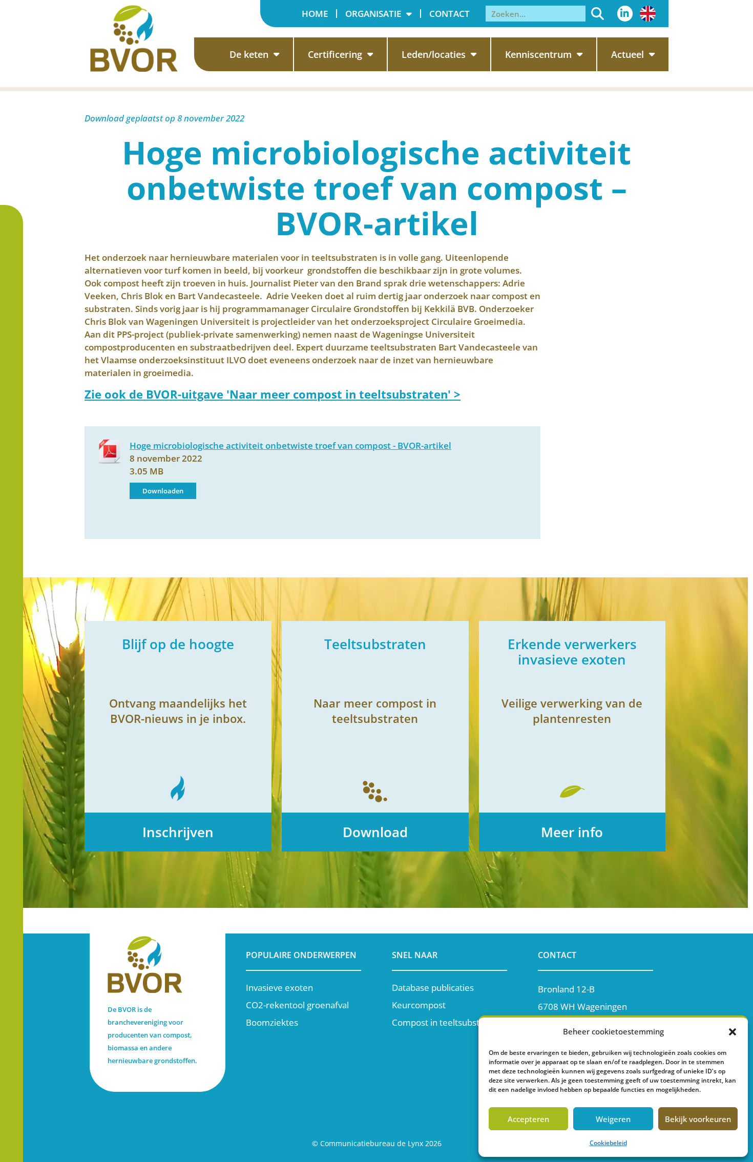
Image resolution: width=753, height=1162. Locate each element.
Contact (449, 13)
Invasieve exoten (279, 987)
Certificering (335, 54)
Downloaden (162, 490)
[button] (732, 1032)
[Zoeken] (597, 14)
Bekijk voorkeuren (698, 1119)
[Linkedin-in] (625, 13)
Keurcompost (419, 1005)
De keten (248, 54)
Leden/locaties (434, 54)
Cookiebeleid (608, 1142)
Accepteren (528, 1119)
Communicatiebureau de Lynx (371, 1143)
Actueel (627, 54)
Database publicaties (433, 987)
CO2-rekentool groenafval (297, 1005)
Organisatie (373, 13)
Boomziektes (272, 1022)
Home (315, 13)
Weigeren (613, 1119)
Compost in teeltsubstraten (446, 1022)
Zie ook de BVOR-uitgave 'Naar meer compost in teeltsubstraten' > (273, 394)
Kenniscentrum (538, 54)
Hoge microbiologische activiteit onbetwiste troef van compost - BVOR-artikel (290, 445)
